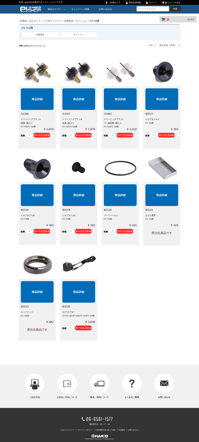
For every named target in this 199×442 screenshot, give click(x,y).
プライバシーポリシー (85, 430)
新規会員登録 (135, 2)
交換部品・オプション (75, 21)
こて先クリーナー (52, 21)
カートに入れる (42, 135)
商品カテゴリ (54, 9)
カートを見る (174, 2)
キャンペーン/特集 (80, 9)
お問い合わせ (105, 9)
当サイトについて (67, 430)
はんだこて (35, 21)
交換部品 (40, 34)
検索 (175, 9)
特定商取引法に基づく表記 (106, 430)
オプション (79, 34)
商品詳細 (37, 99)
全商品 (23, 21)
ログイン (153, 2)
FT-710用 (94, 21)
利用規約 (122, 430)
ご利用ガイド (114, 2)
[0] (163, 19)
